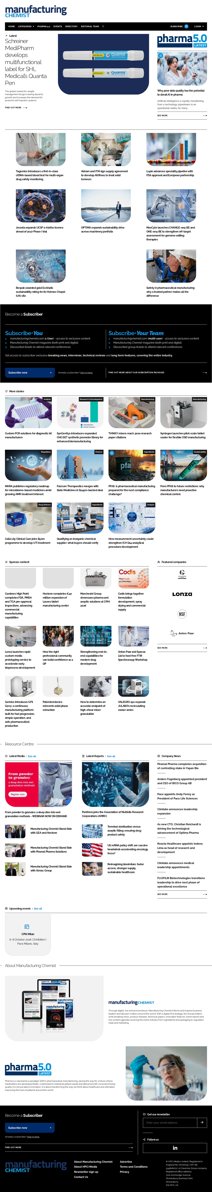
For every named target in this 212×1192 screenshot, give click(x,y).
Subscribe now (17, 372)
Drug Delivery (45, 505)
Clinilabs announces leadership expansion (177, 811)
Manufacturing (147, 399)
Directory (71, 26)
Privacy (124, 1171)
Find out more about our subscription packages (136, 372)
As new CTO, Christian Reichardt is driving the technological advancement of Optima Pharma (179, 828)
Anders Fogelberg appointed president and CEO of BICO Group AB (182, 781)
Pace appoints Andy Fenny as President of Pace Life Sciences (177, 796)
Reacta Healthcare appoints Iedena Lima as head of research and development (180, 848)
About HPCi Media (85, 1166)
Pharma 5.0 (43, 26)
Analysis (47, 399)
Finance (98, 452)
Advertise (126, 1161)
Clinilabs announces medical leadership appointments (175, 865)
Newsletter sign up (86, 1171)
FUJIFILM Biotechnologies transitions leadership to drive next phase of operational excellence (181, 882)
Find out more (13, 107)
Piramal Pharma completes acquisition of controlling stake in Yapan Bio (181, 766)
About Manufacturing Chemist (93, 1161)
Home (11, 26)
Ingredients (149, 452)
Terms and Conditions (134, 1166)
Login (197, 26)
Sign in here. (86, 372)
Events (57, 26)
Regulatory (46, 452)
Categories (24, 26)
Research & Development (91, 399)
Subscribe (176, 26)
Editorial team (90, 26)
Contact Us (81, 1177)
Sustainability (200, 452)
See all (32, 756)
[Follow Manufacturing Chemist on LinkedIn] (175, 1148)
